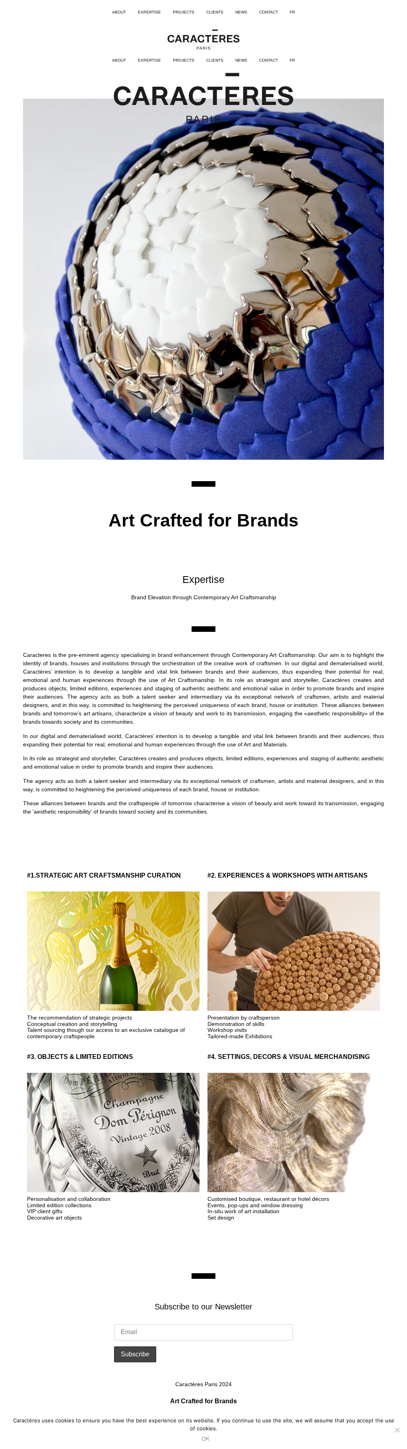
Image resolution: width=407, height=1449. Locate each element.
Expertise (149, 12)
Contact (268, 12)
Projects (183, 12)
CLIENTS (214, 12)
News (241, 12)
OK (205, 1438)
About (119, 12)
